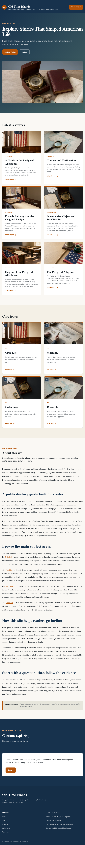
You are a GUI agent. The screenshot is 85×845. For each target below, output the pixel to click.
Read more (9, 179)
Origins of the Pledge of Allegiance (19, 273)
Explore (24, 52)
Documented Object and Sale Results (61, 218)
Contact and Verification (61, 160)
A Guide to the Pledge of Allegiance (19, 162)
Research (52, 407)
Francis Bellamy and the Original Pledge (19, 218)
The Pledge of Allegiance (61, 272)
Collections (11, 407)
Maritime (52, 352)
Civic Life (11, 352)
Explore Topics (76, 7)
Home (4, 817)
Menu (65, 7)
